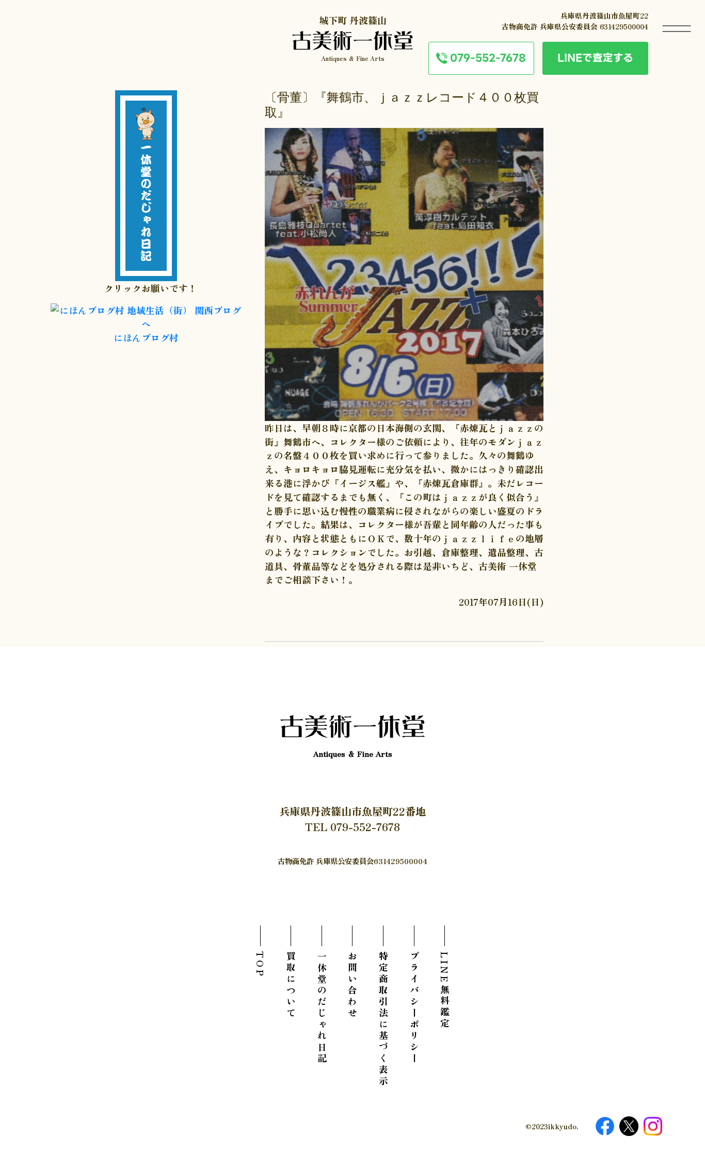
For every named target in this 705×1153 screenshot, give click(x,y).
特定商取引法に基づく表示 (383, 1019)
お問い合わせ (352, 985)
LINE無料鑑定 (445, 990)
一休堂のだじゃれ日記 (322, 1008)
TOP (260, 964)
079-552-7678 (488, 58)
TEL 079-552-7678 (352, 826)
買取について (291, 985)
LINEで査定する (595, 58)
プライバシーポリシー (414, 1008)
